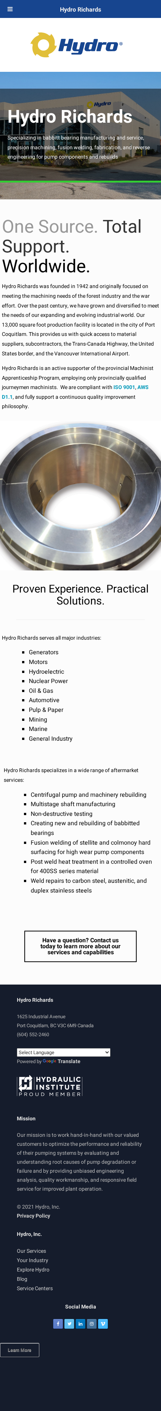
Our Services (31, 1251)
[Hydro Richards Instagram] (92, 1324)
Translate (69, 1061)
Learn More (19, 1350)
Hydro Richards (80, 9)
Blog (22, 1279)
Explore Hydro (33, 1270)
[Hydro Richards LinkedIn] (80, 1324)
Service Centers (35, 1288)
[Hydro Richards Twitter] (69, 1324)
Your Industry (32, 1260)
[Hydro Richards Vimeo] (103, 1324)
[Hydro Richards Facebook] (58, 1324)
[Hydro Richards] (80, 45)
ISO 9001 (124, 387)
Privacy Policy (33, 1216)
